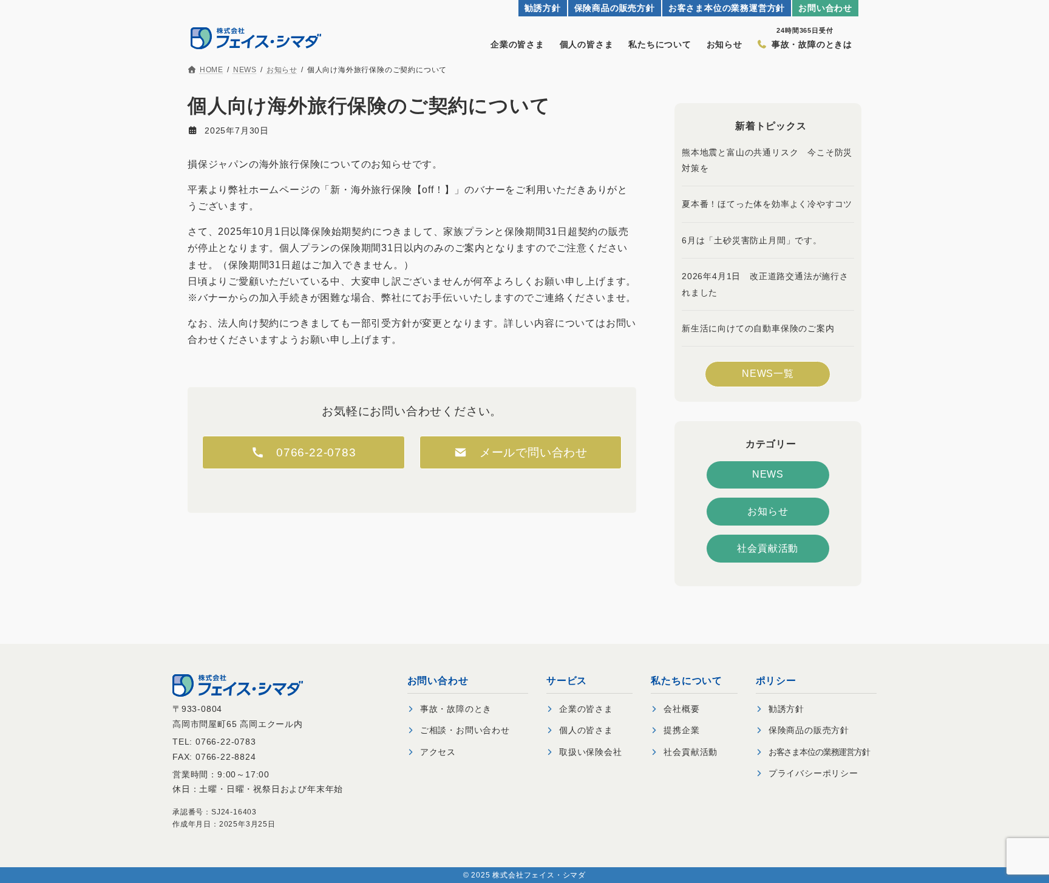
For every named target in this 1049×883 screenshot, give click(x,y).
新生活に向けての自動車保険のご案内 (758, 328)
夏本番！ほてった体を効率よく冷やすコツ (767, 204)
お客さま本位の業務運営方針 (726, 8)
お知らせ (724, 44)
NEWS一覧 (768, 373)
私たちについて (659, 44)
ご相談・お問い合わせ (465, 730)
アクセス (438, 752)
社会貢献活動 (768, 548)
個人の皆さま (587, 44)
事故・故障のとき (456, 709)
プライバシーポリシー (813, 773)
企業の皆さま (518, 44)
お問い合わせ (825, 8)
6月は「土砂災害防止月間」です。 (752, 240)
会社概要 (681, 709)
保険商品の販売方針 (614, 8)
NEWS (768, 474)
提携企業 (681, 730)
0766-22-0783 (316, 452)
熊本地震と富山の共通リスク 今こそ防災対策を (767, 159)
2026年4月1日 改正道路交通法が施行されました (765, 284)
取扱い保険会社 (590, 752)
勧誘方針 (542, 8)
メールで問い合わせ (527, 452)
